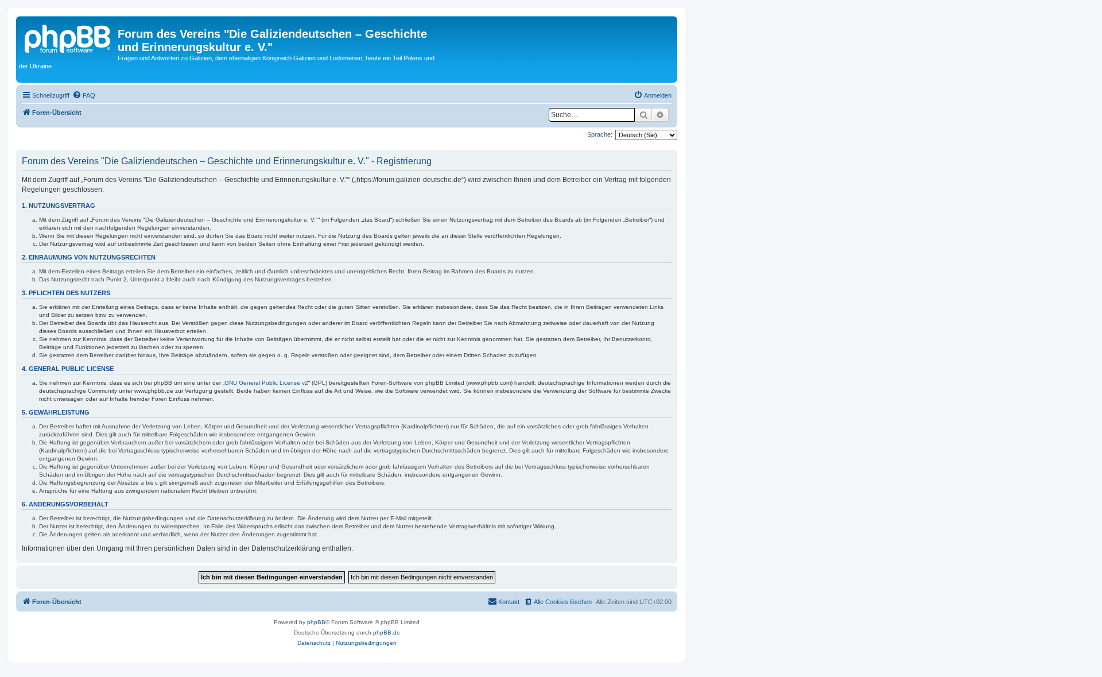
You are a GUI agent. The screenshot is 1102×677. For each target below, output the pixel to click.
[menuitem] (83, 95)
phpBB (316, 622)
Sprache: (599, 134)
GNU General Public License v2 (266, 383)
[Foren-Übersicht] (68, 37)
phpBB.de (386, 632)
